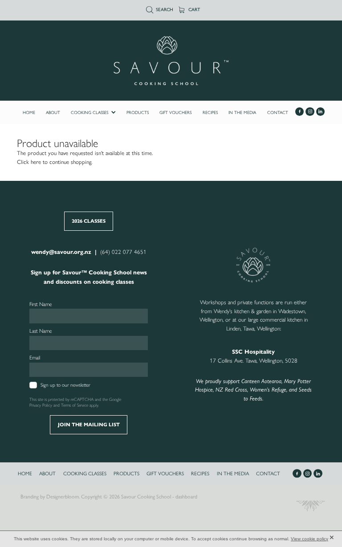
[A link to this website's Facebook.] (299, 111)
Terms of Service (74, 405)
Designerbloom (62, 497)
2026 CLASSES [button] (89, 221)
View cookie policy (309, 538)
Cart (193, 9)
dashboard (186, 497)
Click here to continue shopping (54, 162)
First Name (40, 304)
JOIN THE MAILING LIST (89, 424)
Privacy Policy (40, 405)
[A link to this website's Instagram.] (309, 111)
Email (34, 357)
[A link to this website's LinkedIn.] (320, 111)
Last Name (40, 331)
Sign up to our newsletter (65, 385)
